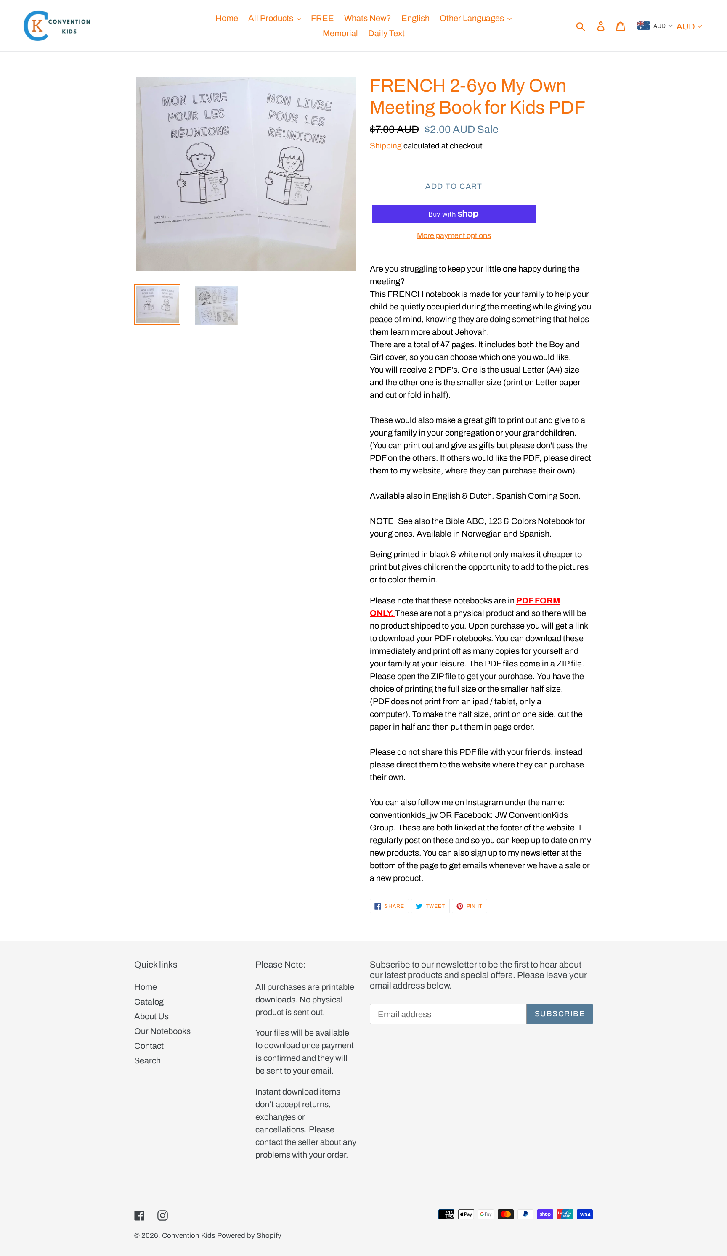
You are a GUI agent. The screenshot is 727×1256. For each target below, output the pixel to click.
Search (147, 1060)
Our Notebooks (162, 1031)
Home (145, 987)
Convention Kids (188, 1236)
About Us (151, 1016)
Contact (149, 1045)
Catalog (149, 1001)
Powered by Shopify (249, 1236)
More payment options (454, 235)
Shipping (386, 145)
